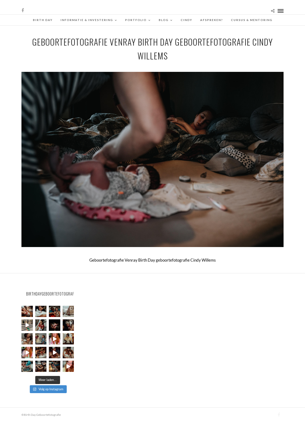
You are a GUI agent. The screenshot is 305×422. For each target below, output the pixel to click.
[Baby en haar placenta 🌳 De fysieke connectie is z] (27, 366)
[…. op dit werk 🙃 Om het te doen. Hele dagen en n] (68, 339)
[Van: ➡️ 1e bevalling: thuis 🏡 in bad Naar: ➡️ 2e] (54, 352)
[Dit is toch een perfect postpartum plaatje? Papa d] (27, 311)
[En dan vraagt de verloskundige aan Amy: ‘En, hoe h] (68, 366)
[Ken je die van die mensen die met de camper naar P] (68, 311)
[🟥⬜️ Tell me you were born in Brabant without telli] (41, 339)
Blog (163, 20)
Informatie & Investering (87, 20)
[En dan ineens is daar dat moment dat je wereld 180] (41, 311)
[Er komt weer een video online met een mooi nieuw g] (68, 352)
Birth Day (43, 20)
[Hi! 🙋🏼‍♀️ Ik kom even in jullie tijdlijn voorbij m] (54, 366)
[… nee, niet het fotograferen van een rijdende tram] (27, 325)
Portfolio (136, 20)
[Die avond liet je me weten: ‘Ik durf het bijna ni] (54, 311)
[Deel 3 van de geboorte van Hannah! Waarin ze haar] (54, 339)
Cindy (186, 20)
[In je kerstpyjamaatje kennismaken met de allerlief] (68, 325)
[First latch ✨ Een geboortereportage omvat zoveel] (41, 325)
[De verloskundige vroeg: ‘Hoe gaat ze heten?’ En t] (27, 352)
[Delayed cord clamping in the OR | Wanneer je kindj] (54, 325)
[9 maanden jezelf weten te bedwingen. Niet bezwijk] (41, 366)
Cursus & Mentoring (251, 20)
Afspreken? (211, 20)
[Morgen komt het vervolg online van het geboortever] (41, 352)
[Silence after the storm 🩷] (27, 339)
